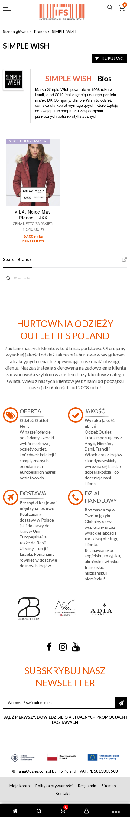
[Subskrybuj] (121, 703)
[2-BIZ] (28, 608)
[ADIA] (101, 608)
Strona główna (16, 31)
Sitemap (109, 785)
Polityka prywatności (54, 785)
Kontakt (63, 793)
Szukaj (110, 7)
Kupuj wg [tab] (113, 58)
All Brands (124, 259)
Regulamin (87, 785)
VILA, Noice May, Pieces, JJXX (33, 215)
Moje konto (19, 785)
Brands (40, 31)
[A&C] (65, 608)
